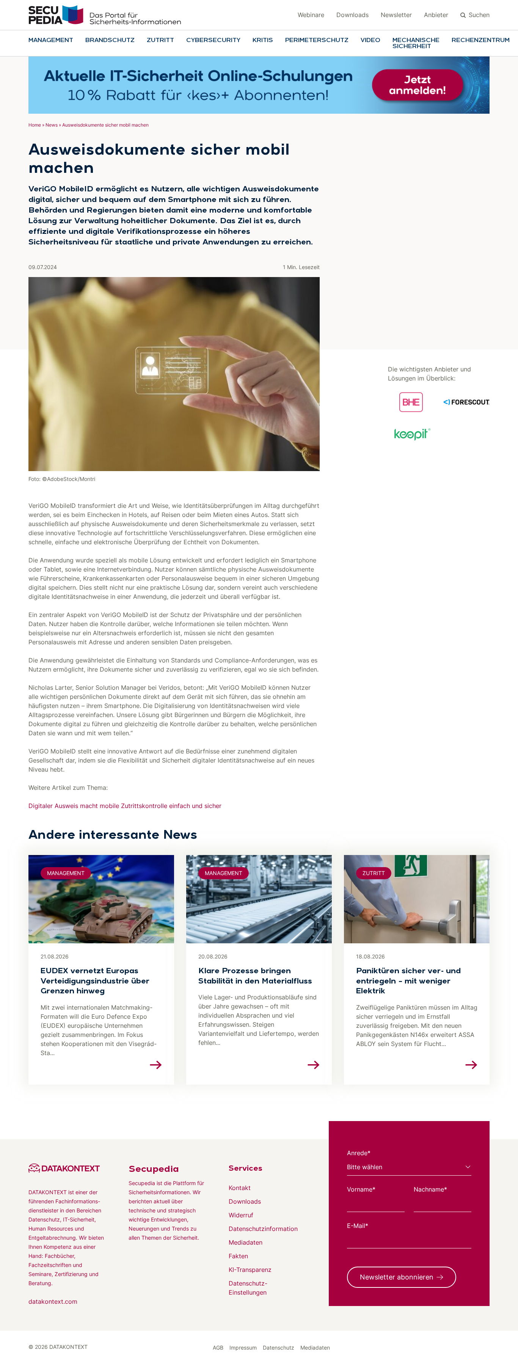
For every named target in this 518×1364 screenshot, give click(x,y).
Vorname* (361, 1189)
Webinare (311, 15)
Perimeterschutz (316, 41)
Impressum (243, 1347)
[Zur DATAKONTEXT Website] (66, 1168)
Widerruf (241, 1215)
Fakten (238, 1256)
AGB (218, 1347)
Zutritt (160, 41)
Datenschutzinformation (263, 1228)
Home (34, 125)
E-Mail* (357, 1225)
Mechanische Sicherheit (416, 44)
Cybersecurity (213, 41)
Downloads (352, 15)
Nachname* (430, 1189)
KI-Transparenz (250, 1269)
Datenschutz (278, 1347)
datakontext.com (52, 1301)
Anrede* (358, 1153)
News (52, 125)
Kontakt (240, 1188)
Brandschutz (110, 41)
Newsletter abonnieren (396, 1277)
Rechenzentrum (481, 41)
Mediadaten (245, 1242)
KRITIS (263, 41)
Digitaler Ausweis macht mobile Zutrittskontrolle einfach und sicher (124, 806)
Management (50, 41)
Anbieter (436, 15)
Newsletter (396, 15)
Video (370, 41)
